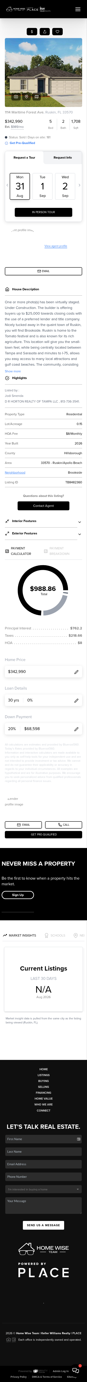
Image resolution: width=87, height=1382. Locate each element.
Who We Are (43, 1104)
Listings (44, 1075)
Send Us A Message (43, 1225)
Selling (43, 1087)
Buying (43, 1081)
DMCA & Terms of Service (47, 1377)
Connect (43, 1110)
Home (43, 1069)
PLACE (76, 1333)
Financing (43, 1093)
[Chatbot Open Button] (75, 1370)
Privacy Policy (19, 1377)
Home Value (44, 1098)
